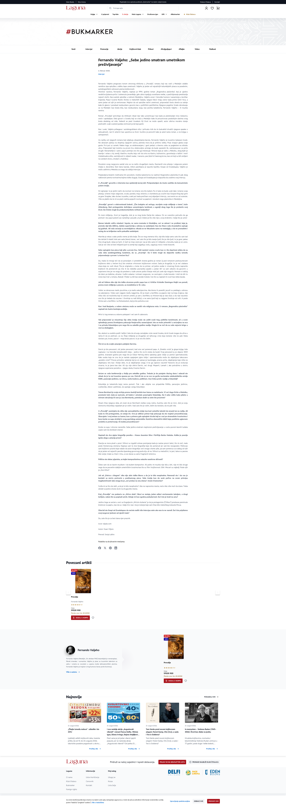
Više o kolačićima (98, 803)
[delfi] (174, 772)
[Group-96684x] (212, 772)
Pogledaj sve (209, 697)
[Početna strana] (76, 8)
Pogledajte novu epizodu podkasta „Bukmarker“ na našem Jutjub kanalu (143, 2)
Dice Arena (82, 2)
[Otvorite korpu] (218, 8)
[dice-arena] (193, 772)
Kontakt (217, 2)
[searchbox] (143, 8)
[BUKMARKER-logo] (89, 31)
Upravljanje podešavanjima (180, 801)
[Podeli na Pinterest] (110, 548)
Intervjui (101, 74)
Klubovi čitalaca (205, 2)
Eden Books (70, 2)
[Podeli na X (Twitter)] (105, 548)
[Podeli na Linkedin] (115, 548)
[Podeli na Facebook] (99, 548)
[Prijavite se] (206, 8)
